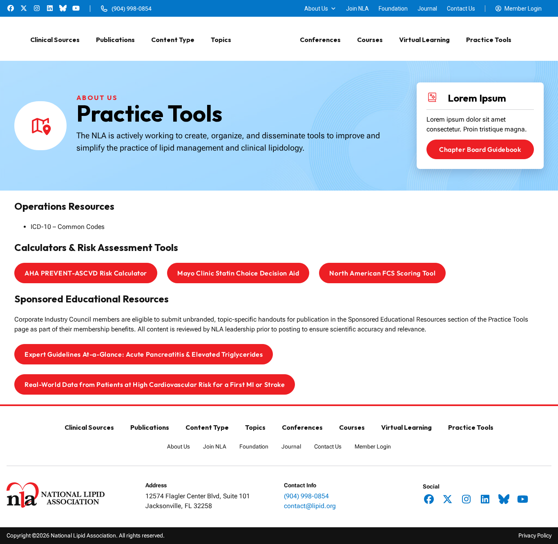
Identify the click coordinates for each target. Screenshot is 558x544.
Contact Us (461, 8)
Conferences (320, 40)
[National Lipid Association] (265, 39)
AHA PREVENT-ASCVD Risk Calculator (86, 273)
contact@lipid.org (310, 506)
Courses (370, 40)
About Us (316, 8)
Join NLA (357, 8)
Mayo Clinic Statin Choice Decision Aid (238, 273)
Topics (221, 40)
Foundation (393, 8)
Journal (427, 8)
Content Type (172, 40)
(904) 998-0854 (306, 496)
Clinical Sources (55, 40)
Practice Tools (488, 40)
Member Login (523, 8)
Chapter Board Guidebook (480, 149)
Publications (115, 40)
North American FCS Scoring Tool (382, 273)
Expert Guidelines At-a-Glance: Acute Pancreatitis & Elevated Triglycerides (144, 354)
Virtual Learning (424, 40)
